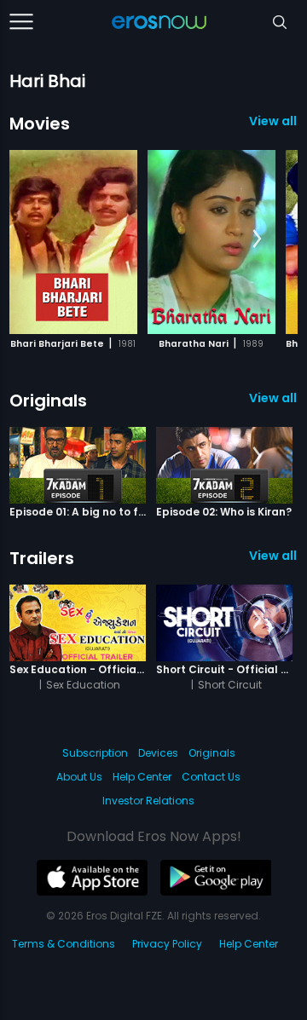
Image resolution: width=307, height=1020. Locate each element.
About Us (79, 776)
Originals (48, 400)
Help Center (142, 776)
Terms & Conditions (63, 943)
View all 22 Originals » (273, 397)
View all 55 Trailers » (273, 555)
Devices (158, 753)
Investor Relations (148, 800)
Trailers (41, 558)
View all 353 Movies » (273, 121)
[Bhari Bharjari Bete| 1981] (73, 242)
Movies (39, 123)
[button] (257, 239)
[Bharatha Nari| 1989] (211, 242)
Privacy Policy (167, 943)
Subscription (95, 753)
